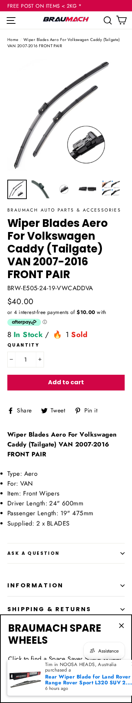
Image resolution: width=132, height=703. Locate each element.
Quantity (23, 345)
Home (13, 39)
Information (35, 585)
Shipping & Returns (49, 609)
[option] (66, 116)
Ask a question (33, 553)
